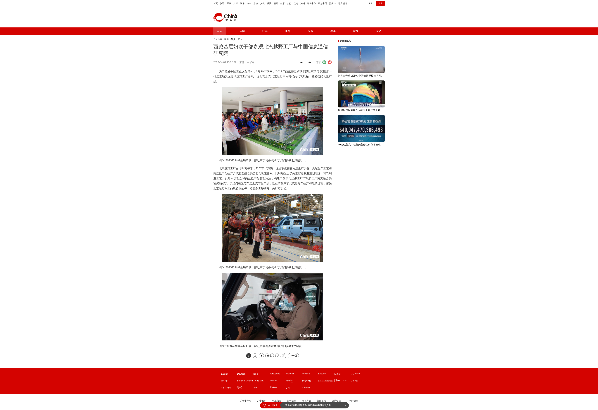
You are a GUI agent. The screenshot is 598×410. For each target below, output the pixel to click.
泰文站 (310, 381)
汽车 (249, 3)
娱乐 (242, 3)
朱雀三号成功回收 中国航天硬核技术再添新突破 (364, 75)
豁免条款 (321, 400)
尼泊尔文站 (229, 388)
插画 (276, 3)
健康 (282, 3)
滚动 (378, 31)
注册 (370, 3)
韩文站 (229, 381)
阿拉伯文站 (358, 374)
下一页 (293, 355)
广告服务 (261, 400)
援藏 (269, 3)
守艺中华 (311, 3)
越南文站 (261, 381)
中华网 (250, 62)
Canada (306, 387)
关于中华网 (245, 400)
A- (309, 62)
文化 (262, 3)
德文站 (245, 374)
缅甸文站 (342, 381)
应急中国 (322, 3)
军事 (229, 3)
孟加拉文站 (261, 388)
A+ (301, 62)
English (224, 374)
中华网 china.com (226, 17)
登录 (380, 3)
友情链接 (336, 400)
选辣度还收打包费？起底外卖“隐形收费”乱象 (309, 405)
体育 (287, 31)
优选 (296, 3)
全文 (269, 355)
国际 (242, 31)
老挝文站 (277, 381)
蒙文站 (358, 381)
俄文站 (310, 374)
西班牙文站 (326, 374)
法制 (302, 3)
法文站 (293, 374)
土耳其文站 (277, 388)
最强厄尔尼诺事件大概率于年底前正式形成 (361, 110)
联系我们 (276, 400)
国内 (219, 31)
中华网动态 (352, 400)
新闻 (226, 39)
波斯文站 (293, 388)
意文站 (261, 374)
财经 (235, 3)
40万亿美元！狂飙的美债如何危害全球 (359, 144)
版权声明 (306, 400)
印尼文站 (326, 381)
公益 (289, 3)
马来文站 (245, 381)
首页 (215, 3)
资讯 (222, 3)
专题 (310, 31)
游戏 (256, 3)
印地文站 (245, 388)
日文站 (342, 374)
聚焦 (233, 39)
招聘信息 (291, 400)
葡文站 (277, 374)
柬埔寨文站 (293, 381)
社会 (265, 31)
